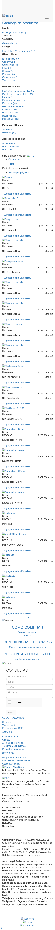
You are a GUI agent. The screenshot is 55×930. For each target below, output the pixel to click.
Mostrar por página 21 (19, 172)
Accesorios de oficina (13, 138)
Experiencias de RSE (12, 728)
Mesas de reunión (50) (13, 106)
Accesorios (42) (9, 143)
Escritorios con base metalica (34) (18, 90)
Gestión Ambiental (11, 763)
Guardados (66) (10, 112)
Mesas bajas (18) (10, 118)
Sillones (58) (8, 129)
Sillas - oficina (9, 54)
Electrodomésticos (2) (12, 146)
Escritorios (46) (9, 103)
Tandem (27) (8, 80)
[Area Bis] (7, 15)
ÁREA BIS (7, 732)
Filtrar (11, 163)
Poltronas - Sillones (12, 124)
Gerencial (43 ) (9, 43)
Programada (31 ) (26, 50)
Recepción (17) (9, 115)
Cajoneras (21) (9, 109)
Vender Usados (9, 725)
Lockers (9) (7, 97)
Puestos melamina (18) (13, 100)
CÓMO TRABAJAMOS (13, 717)
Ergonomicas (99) (11, 58)
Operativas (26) (9, 61)
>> (32, 617)
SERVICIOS (8, 753)
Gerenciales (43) (10, 64)
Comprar (6, 721)
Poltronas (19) (9, 132)
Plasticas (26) (8, 74)
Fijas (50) (6, 67)
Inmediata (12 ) (9, 50)
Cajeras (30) (8, 70)
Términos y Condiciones (14, 745)
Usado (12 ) (20, 32)
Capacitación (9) (10, 77)
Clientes (6, 739)
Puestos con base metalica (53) (17, 94)
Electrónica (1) (9, 149)
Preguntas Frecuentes (13, 748)
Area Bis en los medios (13, 742)
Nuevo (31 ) (8, 32)
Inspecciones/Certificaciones (16, 760)
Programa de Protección (14, 757)
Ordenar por (14, 159)
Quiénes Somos (10, 736)
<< (22, 617)
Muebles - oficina (11, 86)
